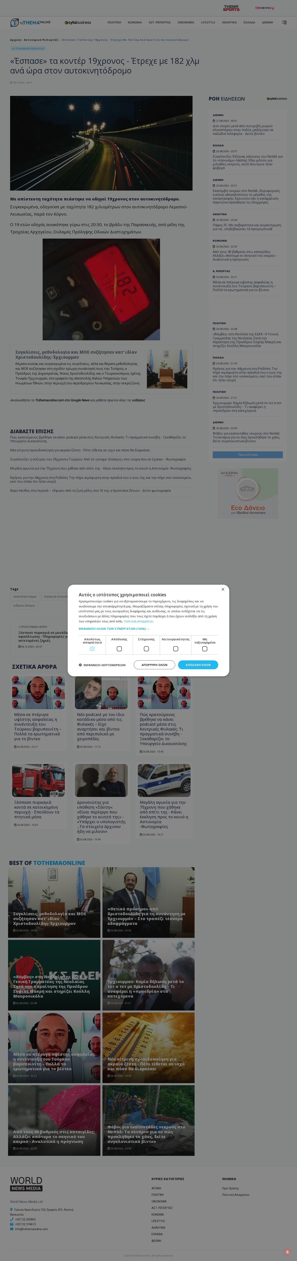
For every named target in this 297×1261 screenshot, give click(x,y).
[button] (148, 628)
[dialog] (148, 630)
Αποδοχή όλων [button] (198, 665)
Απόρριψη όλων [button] (154, 665)
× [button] (222, 589)
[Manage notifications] (287, 1252)
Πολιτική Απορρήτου (138, 621)
